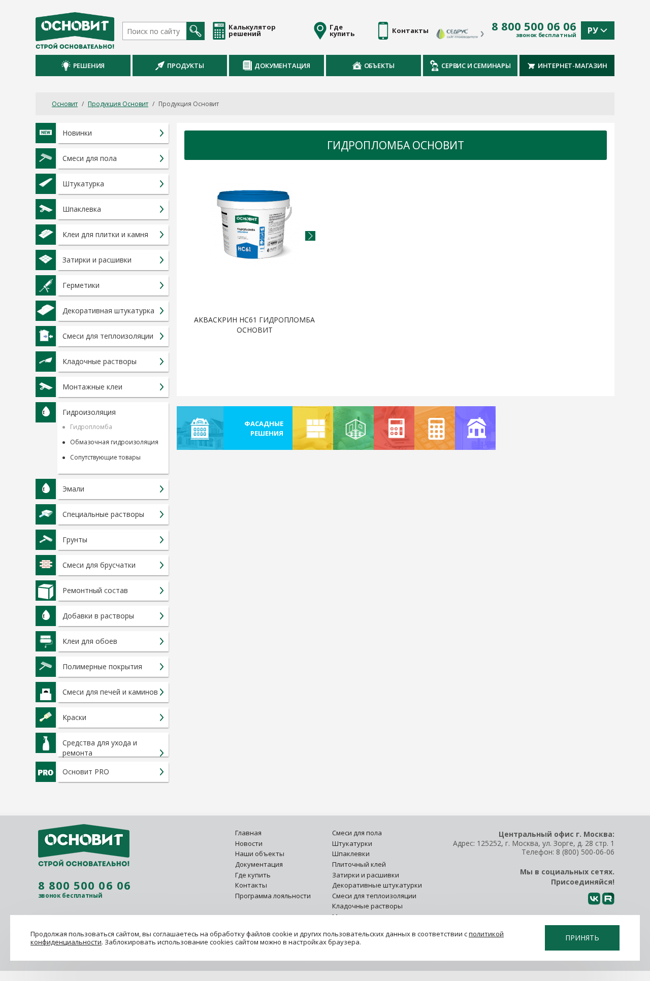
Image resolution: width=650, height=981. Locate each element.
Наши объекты (259, 853)
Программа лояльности (273, 895)
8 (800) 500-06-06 (585, 852)
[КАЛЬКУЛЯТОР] (434, 428)
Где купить (253, 874)
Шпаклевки (351, 853)
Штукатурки (352, 843)
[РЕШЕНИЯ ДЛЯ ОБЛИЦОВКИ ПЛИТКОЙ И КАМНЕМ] (312, 428)
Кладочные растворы (367, 905)
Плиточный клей (359, 864)
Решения (89, 65)
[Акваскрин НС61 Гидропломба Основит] (254, 246)
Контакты (251, 885)
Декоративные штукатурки (377, 885)
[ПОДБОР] (475, 428)
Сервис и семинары (476, 65)
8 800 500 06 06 (534, 26)
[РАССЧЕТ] (394, 428)
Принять (582, 937)
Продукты (185, 65)
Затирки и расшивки (365, 874)
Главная (248, 832)
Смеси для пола (357, 832)
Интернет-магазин (572, 65)
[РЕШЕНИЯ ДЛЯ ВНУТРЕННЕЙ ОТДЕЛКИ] (353, 428)
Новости (249, 843)
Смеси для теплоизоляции (374, 895)
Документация (282, 65)
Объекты (379, 65)
